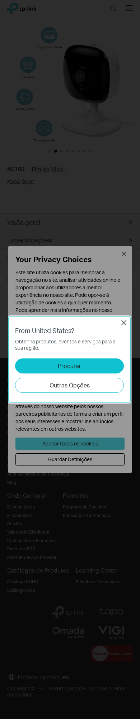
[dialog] (70, 359)
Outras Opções (70, 385)
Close (124, 322)
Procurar (69, 366)
